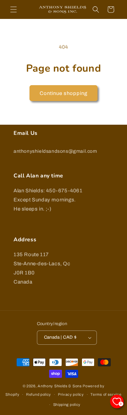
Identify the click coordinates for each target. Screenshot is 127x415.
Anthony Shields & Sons (60, 386)
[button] (13, 9)
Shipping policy (67, 404)
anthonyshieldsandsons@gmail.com (55, 151)
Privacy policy (71, 394)
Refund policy (38, 394)
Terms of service (105, 394)
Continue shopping (63, 93)
